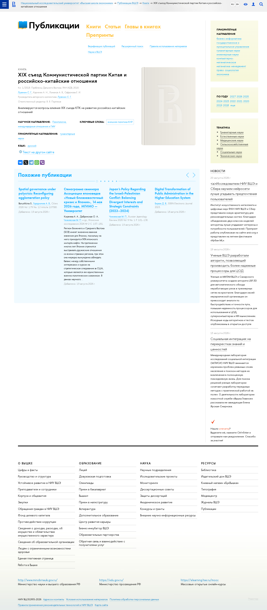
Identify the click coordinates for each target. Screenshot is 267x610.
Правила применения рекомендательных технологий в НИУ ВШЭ (55, 605)
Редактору (253, 598)
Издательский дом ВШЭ (216, 476)
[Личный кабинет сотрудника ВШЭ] (253, 4)
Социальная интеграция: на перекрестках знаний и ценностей (231, 343)
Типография (208, 489)
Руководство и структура (34, 476)
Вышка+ (84, 496)
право (220, 70)
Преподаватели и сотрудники (37, 489)
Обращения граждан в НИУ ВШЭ (38, 509)
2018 (226, 105)
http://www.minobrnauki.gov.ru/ (37, 580)
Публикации (54, 25)
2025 (246, 96)
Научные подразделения (155, 470)
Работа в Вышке (28, 565)
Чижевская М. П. (73, 220)
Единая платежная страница (35, 558)
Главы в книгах (143, 26)
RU (232, 4)
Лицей (83, 470)
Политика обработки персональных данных (134, 599)
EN (237, 4)
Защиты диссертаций (153, 496)
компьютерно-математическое (226, 60)
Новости (218, 171)
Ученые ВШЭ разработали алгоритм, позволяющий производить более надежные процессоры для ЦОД (233, 263)
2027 (233, 96)
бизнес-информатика (229, 38)
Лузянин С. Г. (25, 92)
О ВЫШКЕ (25, 463)
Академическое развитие (156, 502)
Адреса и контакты (53, 599)
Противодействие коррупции (37, 522)
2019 (219, 105)
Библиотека (208, 470)
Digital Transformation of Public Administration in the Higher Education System (174, 193)
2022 (233, 101)
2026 (239, 96)
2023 (226, 101)
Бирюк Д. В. (161, 203)
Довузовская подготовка (95, 476)
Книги (93, 26)
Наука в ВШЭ (95, 52)
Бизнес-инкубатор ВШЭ (94, 528)
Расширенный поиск (132, 46)
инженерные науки (228, 54)
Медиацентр (209, 496)
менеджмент (238, 66)
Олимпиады (86, 483)
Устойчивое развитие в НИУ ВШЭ (39, 483)
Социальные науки (231, 152)
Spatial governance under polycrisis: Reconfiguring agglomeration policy (37, 193)
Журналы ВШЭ (210, 502)
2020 (246, 101)
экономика (223, 74)
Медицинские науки (231, 140)
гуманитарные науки (228, 50)
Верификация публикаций (101, 46)
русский (32, 145)
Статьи (113, 26)
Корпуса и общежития (32, 496)
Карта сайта (101, 605)
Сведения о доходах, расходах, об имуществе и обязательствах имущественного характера (40, 531)
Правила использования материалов (168, 46)
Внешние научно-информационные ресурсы (168, 515)
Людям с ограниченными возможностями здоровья (44, 550)
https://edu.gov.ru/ (111, 580)
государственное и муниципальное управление (233, 44)
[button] (97, 181)
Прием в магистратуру (93, 502)
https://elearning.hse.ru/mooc (200, 580)
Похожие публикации (45, 174)
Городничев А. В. (41, 203)
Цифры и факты (28, 470)
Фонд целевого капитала (34, 515)
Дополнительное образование (98, 515)
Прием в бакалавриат (92, 489)
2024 (219, 101)
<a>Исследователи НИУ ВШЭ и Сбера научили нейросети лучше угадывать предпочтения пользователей (234, 191)
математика (223, 66)
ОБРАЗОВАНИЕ (90, 463)
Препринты (100, 34)
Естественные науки (232, 136)
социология (232, 70)
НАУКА (145, 463)
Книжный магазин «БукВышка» (220, 483)
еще (232, 105)
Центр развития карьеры (95, 522)
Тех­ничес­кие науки (231, 156)
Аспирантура (87, 509)
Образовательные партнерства (99, 534)
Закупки (23, 502)
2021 (239, 101)
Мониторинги (149, 483)
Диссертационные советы (157, 489)
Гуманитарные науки (232, 132)
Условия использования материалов (87, 599)
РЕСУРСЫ (208, 463)
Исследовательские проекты (158, 476)
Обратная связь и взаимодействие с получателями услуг (102, 543)
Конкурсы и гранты (152, 509)
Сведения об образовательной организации (46, 542)
